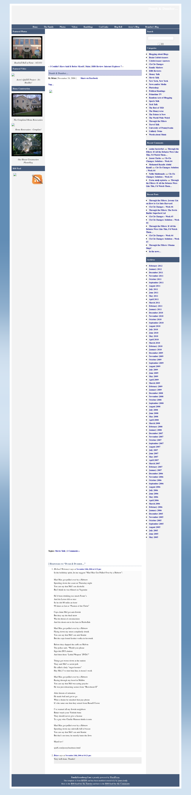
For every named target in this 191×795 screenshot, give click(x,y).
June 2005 (153, 533)
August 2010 (154, 326)
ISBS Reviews (155, 70)
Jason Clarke (155, 158)
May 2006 (153, 497)
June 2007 (153, 453)
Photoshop (154, 87)
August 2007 (154, 446)
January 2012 (155, 269)
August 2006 (154, 486)
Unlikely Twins (155, 131)
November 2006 (156, 476)
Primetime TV (155, 94)
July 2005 (153, 530)
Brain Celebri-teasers (158, 57)
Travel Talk (154, 124)
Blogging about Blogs (158, 54)
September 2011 (156, 282)
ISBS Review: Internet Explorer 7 (107, 66)
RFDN (84, 780)
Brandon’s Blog (152, 26)
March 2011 (154, 302)
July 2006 (153, 490)
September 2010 (156, 322)
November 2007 (156, 436)
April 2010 (154, 339)
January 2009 (155, 389)
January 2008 (155, 429)
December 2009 (156, 352)
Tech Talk (153, 104)
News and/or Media (157, 84)
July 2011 (153, 289)
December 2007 (156, 433)
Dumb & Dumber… (58, 73)
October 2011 (155, 279)
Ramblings (88, 26)
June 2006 (153, 493)
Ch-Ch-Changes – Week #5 (161, 216)
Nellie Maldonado (157, 173)
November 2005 (156, 517)
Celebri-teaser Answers (159, 60)
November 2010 (156, 316)
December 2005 (156, 513)
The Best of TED (156, 107)
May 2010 (153, 336)
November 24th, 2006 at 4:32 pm (88, 569)
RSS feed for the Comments (117, 783)
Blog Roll (118, 26)
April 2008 (154, 419)
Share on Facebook (89, 78)
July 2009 (153, 369)
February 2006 (155, 507)
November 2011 (156, 275)
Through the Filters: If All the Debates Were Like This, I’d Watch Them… (162, 151)
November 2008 (156, 396)
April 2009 (154, 379)
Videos (74, 26)
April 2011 (154, 299)
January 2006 (155, 510)
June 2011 (153, 292)
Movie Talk (154, 77)
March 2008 (154, 423)
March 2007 (154, 463)
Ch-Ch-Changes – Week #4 (161, 235)
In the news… (155, 251)
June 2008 (153, 413)
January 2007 (155, 470)
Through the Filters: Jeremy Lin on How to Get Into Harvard (162, 202)
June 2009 (153, 373)
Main (87, 66)
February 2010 (155, 346)
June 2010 (153, 332)
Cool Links (103, 26)
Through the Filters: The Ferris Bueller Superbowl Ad (161, 212)
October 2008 (155, 399)
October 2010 (155, 319)
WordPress (114, 777)
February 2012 (155, 265)
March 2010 (154, 342)
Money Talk (154, 74)
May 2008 (153, 416)
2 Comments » (73, 550)
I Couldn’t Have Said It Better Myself (67, 66)
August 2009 (154, 366)
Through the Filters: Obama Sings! (160, 247)
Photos (62, 26)
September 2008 (156, 403)
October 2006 (155, 480)
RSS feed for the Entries (81, 783)
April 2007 (154, 460)
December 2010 (156, 312)
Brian (56, 755)
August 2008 (154, 406)
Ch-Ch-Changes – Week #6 (161, 206)
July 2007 (153, 450)
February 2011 (155, 306)
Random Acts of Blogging (160, 97)
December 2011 (156, 272)
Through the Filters (158, 121)
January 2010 (155, 349)
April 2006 (154, 500)
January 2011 (155, 309)
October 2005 (155, 520)
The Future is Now (157, 114)
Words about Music (157, 134)
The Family (49, 26)
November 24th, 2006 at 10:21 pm (78, 755)
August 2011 (154, 285)
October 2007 (155, 440)
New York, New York (158, 80)
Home (35, 26)
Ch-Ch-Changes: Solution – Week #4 (159, 160)
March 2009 (154, 383)
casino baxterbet (156, 148)
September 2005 (156, 523)
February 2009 (155, 386)
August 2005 (154, 527)
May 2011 (153, 295)
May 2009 (153, 376)
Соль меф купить (158, 180)
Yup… (51, 84)
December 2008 (156, 393)
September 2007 (156, 443)
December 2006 (156, 473)
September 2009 (156, 362)
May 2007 (153, 456)
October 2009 (155, 359)
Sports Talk (154, 101)
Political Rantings (157, 91)
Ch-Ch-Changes (156, 64)
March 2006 (154, 503)
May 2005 (153, 537)
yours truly (122, 780)
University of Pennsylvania (161, 127)
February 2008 (155, 426)
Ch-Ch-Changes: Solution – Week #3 (162, 240)
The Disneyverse (156, 111)
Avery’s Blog (133, 26)
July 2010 (153, 329)
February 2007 (155, 466)
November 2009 (156, 356)
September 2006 (156, 483)
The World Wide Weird (159, 117)
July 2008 (153, 409)
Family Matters (156, 67)
